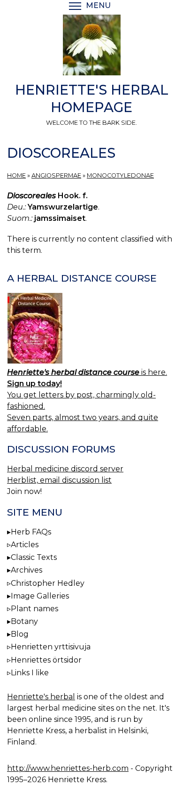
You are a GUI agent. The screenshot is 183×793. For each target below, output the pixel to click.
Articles (24, 544)
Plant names (34, 608)
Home (16, 175)
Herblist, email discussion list (59, 480)
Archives (26, 570)
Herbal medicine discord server (65, 468)
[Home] (91, 47)
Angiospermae (56, 175)
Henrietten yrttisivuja (51, 646)
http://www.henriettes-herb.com (68, 768)
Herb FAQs (31, 531)
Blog (20, 634)
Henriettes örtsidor (46, 659)
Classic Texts (34, 557)
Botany (24, 621)
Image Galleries (40, 595)
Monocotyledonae (120, 175)
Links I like (30, 672)
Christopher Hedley (47, 583)
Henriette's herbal (41, 696)
